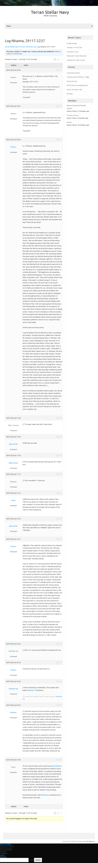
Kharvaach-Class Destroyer (77, 56)
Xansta (69, 122)
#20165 (59, 106)
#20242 (59, 760)
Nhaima (58, 51)
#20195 (59, 474)
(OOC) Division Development (77, 85)
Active (76, 105)
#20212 (59, 493)
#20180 (59, 437)
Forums (22, 47)
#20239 (59, 705)
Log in (2, 855)
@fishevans (45, 795)
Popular (83, 105)
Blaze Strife (13, 444)
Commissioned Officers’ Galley (78, 77)
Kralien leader (72, 43)
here (48, 669)
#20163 (59, 70)
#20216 (59, 519)
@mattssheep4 (56, 766)
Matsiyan (13, 481)
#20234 (59, 681)
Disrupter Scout (72, 52)
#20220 (59, 539)
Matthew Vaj (13, 651)
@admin (32, 690)
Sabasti (69, 108)
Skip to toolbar (5, 844)
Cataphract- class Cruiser (76, 60)
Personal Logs (31, 47)
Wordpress (90, 841)
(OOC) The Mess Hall (74, 89)
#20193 (59, 455)
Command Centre (73, 73)
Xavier (13, 500)
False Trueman (13, 425)
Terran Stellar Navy (50, 12)
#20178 (59, 418)
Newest (70, 105)
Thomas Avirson (73, 115)
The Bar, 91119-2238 (74, 47)
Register (3, 857)
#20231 (59, 662)
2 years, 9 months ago (14, 54)
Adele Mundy (13, 463)
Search (31, 860)
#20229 (59, 644)
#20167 (59, 139)
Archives (70, 94)
